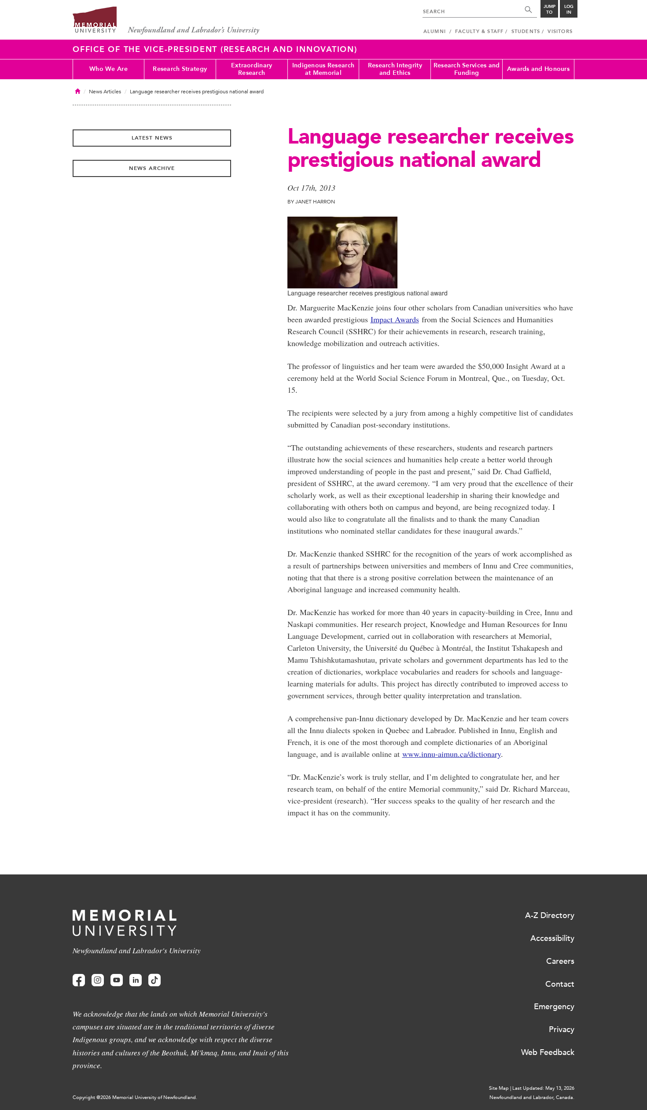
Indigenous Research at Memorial (323, 69)
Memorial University (166, 21)
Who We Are (108, 69)
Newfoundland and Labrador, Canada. (531, 1097)
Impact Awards (395, 319)
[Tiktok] (154, 980)
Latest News (152, 138)
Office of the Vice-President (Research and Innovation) (215, 49)
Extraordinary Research (251, 69)
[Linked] (135, 980)
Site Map (499, 1088)
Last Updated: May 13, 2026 (543, 1088)
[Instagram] (98, 980)
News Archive (152, 168)
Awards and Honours (538, 69)
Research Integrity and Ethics (395, 69)
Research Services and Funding (467, 69)
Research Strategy (180, 69)
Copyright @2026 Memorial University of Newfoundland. (135, 1097)
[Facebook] (79, 980)
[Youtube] (116, 980)
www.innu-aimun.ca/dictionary (451, 754)
